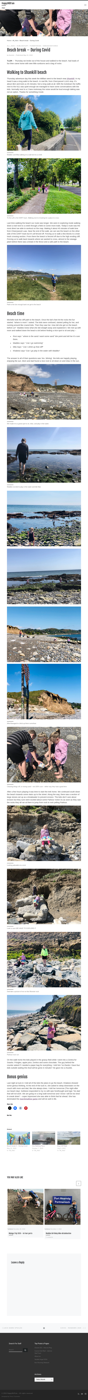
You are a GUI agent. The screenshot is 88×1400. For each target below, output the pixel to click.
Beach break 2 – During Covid (17, 1146)
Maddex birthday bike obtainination (58, 1233)
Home (9, 40)
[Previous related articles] (73, 1183)
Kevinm (11, 55)
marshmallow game (29, 1099)
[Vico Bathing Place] (43, 1138)
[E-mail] (82, 1394)
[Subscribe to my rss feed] (78, 1394)
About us (38, 1356)
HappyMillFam (12, 1393)
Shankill (70, 79)
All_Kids (15, 40)
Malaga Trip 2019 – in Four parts (20, 1233)
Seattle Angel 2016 (41, 1359)
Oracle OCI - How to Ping (43, 1348)
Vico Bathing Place (38, 1146)
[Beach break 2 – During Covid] (18, 1138)
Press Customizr (15, 1396)
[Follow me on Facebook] (85, 1394)
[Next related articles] (78, 1183)
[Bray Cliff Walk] (68, 1138)
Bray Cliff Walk (62, 1146)
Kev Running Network (42, 1362)
